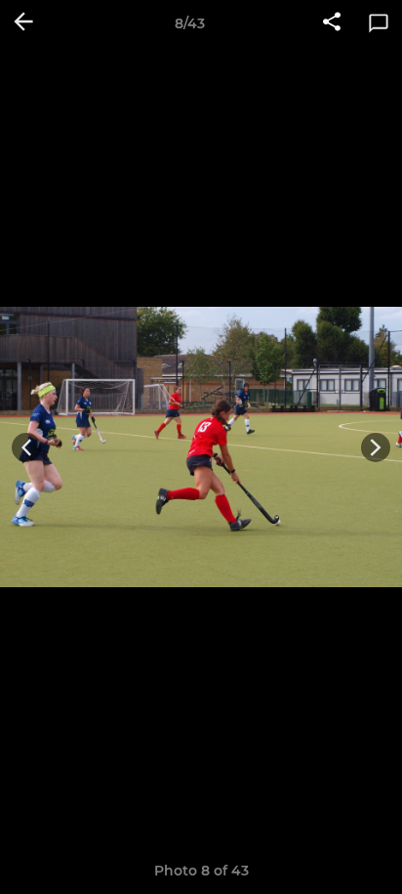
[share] (331, 23)
